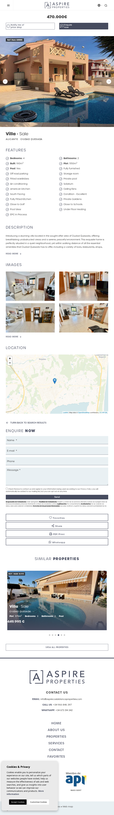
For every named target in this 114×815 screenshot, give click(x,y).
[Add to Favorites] (102, 574)
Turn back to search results (28, 422)
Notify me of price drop (17, 26)
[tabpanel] (57, 600)
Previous (5, 81)
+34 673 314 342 (64, 710)
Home (56, 723)
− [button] (10, 363)
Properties (56, 737)
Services (56, 743)
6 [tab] (64, 635)
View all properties (57, 647)
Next (109, 81)
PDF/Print (58, 534)
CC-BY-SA (103, 412)
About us (56, 730)
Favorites (56, 756)
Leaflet (65, 412)
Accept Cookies (17, 802)
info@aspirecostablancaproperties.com (61, 699)
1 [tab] (49, 635)
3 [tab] (55, 635)
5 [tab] (61, 635)
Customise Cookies (38, 802)
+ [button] (10, 358)
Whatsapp (58, 542)
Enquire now (68, 26)
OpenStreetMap (84, 412)
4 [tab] (58, 635)
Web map (68, 806)
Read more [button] (12, 336)
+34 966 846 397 (62, 704)
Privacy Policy (86, 489)
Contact (56, 750)
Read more (12, 253)
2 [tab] (52, 635)
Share (58, 526)
